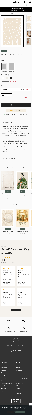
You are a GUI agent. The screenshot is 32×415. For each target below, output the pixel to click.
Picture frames (4, 367)
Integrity (2, 391)
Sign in (17, 380)
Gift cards (17, 351)
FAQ (17, 386)
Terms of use (3, 388)
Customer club (19, 388)
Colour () (5, 75)
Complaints (18, 393)
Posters (2, 365)
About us (18, 362)
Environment (19, 370)
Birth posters (3, 370)
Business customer (20, 391)
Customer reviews (20, 365)
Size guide (7, 94)
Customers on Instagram (6, 383)
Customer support (20, 383)
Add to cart (17, 105)
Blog (2, 380)
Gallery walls (4, 362)
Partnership (18, 367)
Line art (3, 57)
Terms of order (4, 386)
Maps (2, 372)
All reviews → (16, 310)
